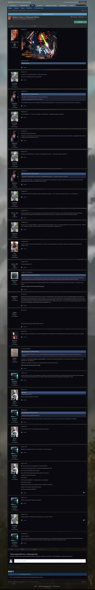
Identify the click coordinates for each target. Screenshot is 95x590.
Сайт (32, 5)
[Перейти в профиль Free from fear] (10, 18)
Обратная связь (56, 586)
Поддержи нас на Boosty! (51, 5)
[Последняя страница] (38, 26)
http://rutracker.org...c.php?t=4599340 (37, 359)
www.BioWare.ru (13, 5)
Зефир (15, 358)
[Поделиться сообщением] (85, 29)
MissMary (14, 381)
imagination (14, 296)
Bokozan (14, 340)
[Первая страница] (9, 26)
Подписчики (81, 16)
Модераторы (29, 8)
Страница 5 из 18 (43, 549)
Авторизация (74, 16)
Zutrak (14, 312)
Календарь (16, 8)
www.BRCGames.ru (24, 5)
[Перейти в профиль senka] (14, 395)
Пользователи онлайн (38, 8)
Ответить (80, 22)
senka (14, 401)
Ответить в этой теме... (21, 560)
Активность (39, 5)
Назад (12, 549)
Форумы (10, 8)
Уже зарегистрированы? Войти (70, 2)
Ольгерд (14, 83)
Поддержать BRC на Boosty (47, 14)
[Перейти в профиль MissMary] (14, 376)
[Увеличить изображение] (39, 45)
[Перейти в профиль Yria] (14, 247)
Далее (35, 549)
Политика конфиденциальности (45, 586)
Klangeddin (14, 280)
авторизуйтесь (49, 556)
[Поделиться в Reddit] (9, 571)
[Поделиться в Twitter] (11, 571)
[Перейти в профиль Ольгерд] (14, 77)
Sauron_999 (14, 213)
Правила (22, 8)
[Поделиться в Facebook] (13, 571)
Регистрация (82, 2)
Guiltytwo (14, 103)
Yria (14, 253)
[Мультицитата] (21, 67)
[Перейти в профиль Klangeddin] (14, 275)
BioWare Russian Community (19, 2)
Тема (35, 586)
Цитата (25, 67)
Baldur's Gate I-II (32, 18)
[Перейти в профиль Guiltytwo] (14, 96)
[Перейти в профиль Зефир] (14, 353)
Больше (71, 5)
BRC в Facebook (63, 5)
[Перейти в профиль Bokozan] (14, 335)
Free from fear (18, 18)
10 (31, 549)
